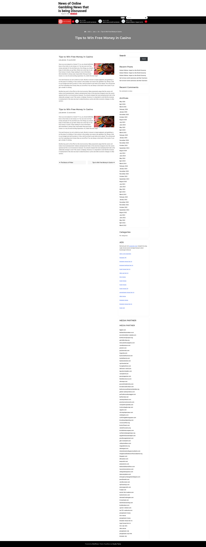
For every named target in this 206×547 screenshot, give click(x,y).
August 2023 (123, 181)
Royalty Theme (117, 544)
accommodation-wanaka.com (127, 335)
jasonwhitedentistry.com (126, 384)
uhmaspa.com (123, 381)
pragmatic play (133, 246)
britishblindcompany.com (126, 430)
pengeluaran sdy (124, 531)
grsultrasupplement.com (126, 438)
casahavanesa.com (124, 345)
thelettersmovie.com (125, 379)
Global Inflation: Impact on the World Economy (132, 70)
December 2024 (124, 140)
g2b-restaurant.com (125, 441)
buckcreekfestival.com (126, 355)
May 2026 (122, 101)
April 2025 (122, 130)
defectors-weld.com (125, 368)
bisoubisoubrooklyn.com (126, 386)
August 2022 (123, 212)
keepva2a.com (123, 461)
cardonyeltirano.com (125, 399)
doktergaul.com (123, 448)
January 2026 (123, 112)
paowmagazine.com (125, 376)
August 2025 (123, 119)
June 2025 (122, 125)
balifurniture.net (123, 397)
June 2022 (122, 217)
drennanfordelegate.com (126, 497)
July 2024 (122, 153)
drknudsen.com (123, 459)
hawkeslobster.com (125, 361)
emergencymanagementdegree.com (129, 477)
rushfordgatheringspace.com (127, 417)
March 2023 (122, 194)
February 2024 (123, 166)
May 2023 (122, 189)
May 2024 (122, 158)
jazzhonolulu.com (124, 350)
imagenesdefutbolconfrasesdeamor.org (130, 453)
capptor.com (122, 410)
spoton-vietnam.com (125, 508)
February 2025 (123, 135)
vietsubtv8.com (123, 373)
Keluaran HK (122, 257)
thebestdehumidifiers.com (127, 466)
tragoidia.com (123, 353)
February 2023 (123, 197)
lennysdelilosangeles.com (127, 343)
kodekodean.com (124, 505)
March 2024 (122, 163)
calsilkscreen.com (124, 482)
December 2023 (124, 171)
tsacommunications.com (126, 469)
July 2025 (122, 122)
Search (122, 55)
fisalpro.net (122, 490)
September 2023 (124, 179)
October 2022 (123, 207)
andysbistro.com (124, 464)
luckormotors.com (124, 495)
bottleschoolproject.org (126, 337)
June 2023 (122, 186)
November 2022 (124, 205)
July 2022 (122, 215)
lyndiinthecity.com (124, 358)
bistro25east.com (124, 425)
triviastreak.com (124, 500)
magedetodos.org (124, 446)
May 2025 (122, 127)
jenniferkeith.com (124, 479)
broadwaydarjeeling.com (126, 420)
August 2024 (123, 150)
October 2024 (123, 145)
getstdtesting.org (124, 340)
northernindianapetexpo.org (127, 433)
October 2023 (123, 176)
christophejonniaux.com (126, 412)
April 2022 (122, 223)
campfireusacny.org (125, 428)
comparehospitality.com (126, 404)
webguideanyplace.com (126, 471)
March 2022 (122, 225)
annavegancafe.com (125, 487)
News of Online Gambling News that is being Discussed (73, 7)
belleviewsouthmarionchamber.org (129, 389)
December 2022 (124, 202)
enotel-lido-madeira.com (126, 492)
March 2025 (122, 132)
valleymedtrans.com (125, 443)
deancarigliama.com (125, 474)
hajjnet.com (122, 330)
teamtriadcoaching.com (126, 502)
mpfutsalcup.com (124, 484)
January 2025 (123, 138)
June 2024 (122, 156)
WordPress (95, 544)
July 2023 (122, 184)
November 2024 (124, 143)
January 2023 (123, 199)
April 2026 (122, 104)
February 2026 (123, 109)
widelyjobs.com (124, 415)
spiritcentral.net (123, 363)
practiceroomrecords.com (126, 402)
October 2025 (123, 117)
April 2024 (122, 161)
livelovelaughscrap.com (126, 407)
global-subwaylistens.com (127, 392)
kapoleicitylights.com (125, 371)
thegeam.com (123, 456)
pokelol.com (122, 348)
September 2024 (124, 148)
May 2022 (122, 220)
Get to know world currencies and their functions (133, 78)
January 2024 (123, 168)
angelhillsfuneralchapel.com (127, 435)
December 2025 (124, 114)
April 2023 (122, 192)
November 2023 (124, 174)
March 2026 (122, 107)
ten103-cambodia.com (125, 510)
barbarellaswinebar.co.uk (126, 332)
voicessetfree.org (124, 422)
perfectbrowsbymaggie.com (127, 394)
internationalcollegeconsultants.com (129, 451)
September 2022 (124, 210)
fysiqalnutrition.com (125, 366)
